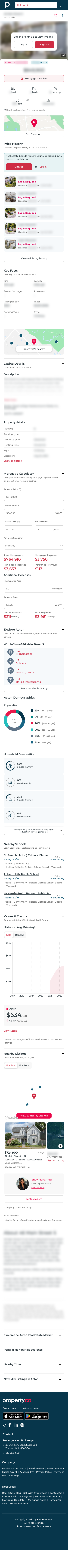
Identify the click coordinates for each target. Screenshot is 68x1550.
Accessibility (27, 1472)
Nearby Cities (12, 1364)
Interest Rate (11, 521)
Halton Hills (9, 17)
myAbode (26, 1408)
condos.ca (8, 1468)
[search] (36, 5)
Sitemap (14, 1475)
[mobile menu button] (63, 5)
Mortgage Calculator (13, 1500)
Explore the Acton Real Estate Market (28, 1335)
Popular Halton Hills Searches (23, 1349)
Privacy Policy (44, 1472)
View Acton (10, 1030)
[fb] (11, 1425)
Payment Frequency (13, 538)
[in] (22, 1425)
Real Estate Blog (11, 1493)
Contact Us (56, 1493)
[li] (16, 1425)
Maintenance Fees (12, 581)
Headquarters (36, 1468)
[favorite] (42, 1126)
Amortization (41, 521)
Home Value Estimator (47, 1496)
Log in (23, 44)
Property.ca (9, 1408)
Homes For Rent (18, 1503)
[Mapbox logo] (12, 1117)
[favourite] (56, 15)
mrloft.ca (21, 1468)
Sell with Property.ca (35, 1493)
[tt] (5, 1425)
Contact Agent (34, 1199)
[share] (62, 15)
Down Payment (11, 505)
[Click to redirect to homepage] (7, 5)
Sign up (44, 44)
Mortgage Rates (37, 1500)
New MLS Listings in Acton (21, 1379)
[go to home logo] (17, 1400)
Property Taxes (11, 597)
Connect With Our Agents (17, 1496)
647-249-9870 (37, 1187)
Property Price (12, 489)
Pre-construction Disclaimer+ (34, 1526)
